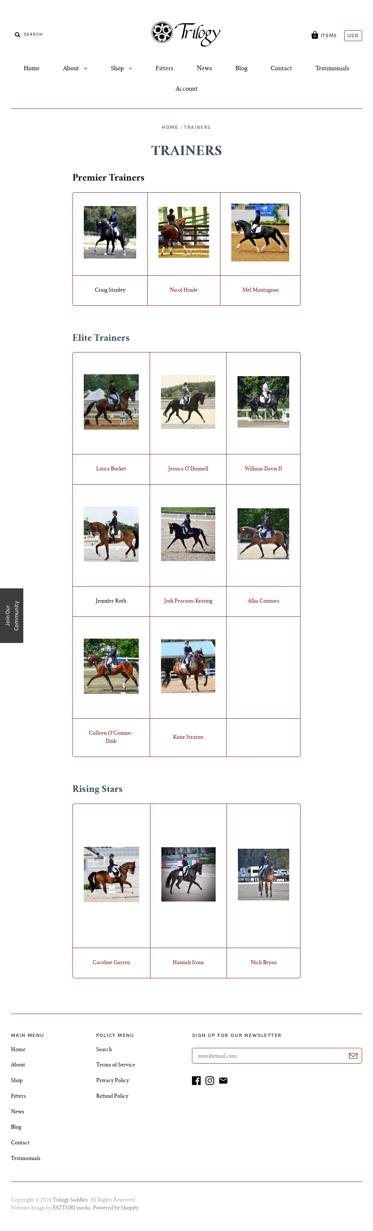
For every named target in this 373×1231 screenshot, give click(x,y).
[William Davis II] (263, 426)
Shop (118, 69)
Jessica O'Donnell (188, 469)
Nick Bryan (263, 963)
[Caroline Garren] (111, 901)
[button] (11, 615)
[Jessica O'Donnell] (188, 427)
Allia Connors (263, 601)
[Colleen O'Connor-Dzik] (111, 692)
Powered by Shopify (115, 1208)
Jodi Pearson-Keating (188, 601)
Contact (281, 69)
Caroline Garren (111, 963)
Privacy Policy (112, 1081)
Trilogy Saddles (70, 1200)
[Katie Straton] (188, 692)
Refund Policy (112, 1096)
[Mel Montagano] (260, 260)
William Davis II (263, 469)
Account (187, 89)
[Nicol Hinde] (183, 256)
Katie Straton (188, 737)
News (204, 69)
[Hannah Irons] (188, 900)
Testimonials (332, 69)
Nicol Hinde (184, 290)
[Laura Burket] (111, 428)
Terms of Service (115, 1065)
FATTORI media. (72, 1208)
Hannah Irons (188, 963)
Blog (241, 69)
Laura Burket (111, 469)
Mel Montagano (260, 290)
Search (104, 1050)
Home (32, 69)
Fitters (164, 69)
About (72, 69)
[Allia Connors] (263, 558)
